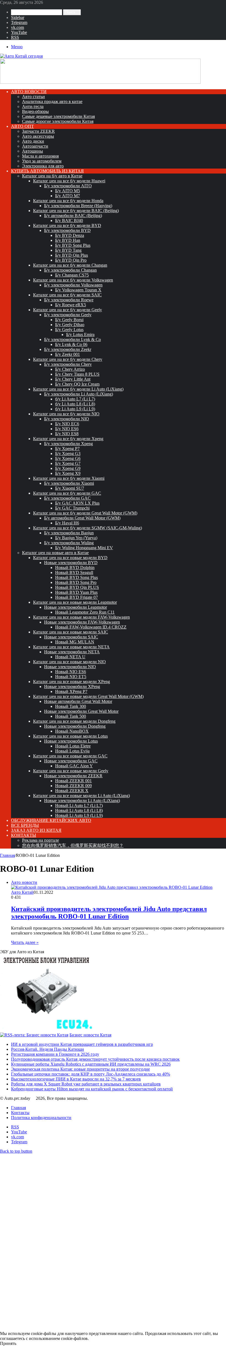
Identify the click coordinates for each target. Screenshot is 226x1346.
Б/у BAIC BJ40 (69, 220)
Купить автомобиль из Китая (47, 171)
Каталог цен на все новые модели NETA (71, 646)
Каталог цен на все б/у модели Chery (67, 359)
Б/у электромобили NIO (66, 418)
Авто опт (22, 126)
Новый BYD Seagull (74, 572)
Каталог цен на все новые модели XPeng (71, 681)
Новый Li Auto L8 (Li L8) (79, 810)
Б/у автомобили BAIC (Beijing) (73, 215)
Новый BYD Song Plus (76, 577)
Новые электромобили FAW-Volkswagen (82, 622)
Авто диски (33, 141)
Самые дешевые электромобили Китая (58, 116)
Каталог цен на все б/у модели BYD (67, 225)
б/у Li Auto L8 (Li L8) (75, 404)
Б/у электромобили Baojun (69, 532)
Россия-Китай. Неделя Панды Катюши (47, 1049)
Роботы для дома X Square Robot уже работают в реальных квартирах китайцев (86, 1084)
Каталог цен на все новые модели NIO (69, 661)
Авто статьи (33, 96)
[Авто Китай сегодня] (21, 56)
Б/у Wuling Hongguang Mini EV (84, 547)
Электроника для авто (43, 166)
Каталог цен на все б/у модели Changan (70, 265)
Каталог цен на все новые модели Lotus (70, 736)
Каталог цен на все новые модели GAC (70, 756)
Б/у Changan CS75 (72, 275)
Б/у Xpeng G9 (67, 468)
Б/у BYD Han (67, 240)
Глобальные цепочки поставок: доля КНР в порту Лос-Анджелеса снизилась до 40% (90, 1074)
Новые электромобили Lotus (71, 741)
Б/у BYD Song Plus (72, 245)
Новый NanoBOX (72, 731)
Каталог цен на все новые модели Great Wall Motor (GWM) (88, 696)
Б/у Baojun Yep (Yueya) (76, 537)
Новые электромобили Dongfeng (75, 726)
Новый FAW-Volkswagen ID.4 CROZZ (91, 627)
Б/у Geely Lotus (69, 329)
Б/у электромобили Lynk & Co (72, 339)
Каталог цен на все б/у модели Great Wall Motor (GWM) (85, 513)
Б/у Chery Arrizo (70, 369)
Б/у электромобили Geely (68, 314)
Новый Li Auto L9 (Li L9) (79, 815)
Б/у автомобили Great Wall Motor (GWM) (82, 518)
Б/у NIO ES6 (67, 428)
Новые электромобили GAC (71, 761)
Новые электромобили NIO (70, 666)
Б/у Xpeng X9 (67, 473)
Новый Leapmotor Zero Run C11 (85, 612)
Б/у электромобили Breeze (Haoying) (78, 205)
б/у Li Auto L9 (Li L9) (75, 409)
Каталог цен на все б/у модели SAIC (67, 295)
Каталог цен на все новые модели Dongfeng (74, 721)
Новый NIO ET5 (70, 676)
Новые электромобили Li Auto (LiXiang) (82, 800)
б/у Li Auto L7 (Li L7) (75, 399)
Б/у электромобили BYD (67, 230)
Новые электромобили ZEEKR (73, 775)
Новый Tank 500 (70, 716)
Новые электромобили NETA (72, 651)
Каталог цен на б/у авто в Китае (52, 176)
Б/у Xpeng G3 (67, 453)
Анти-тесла (33, 106)
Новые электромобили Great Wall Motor (81, 711)
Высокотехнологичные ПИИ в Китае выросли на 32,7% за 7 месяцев (76, 1079)
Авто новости (29, 91)
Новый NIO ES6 (70, 671)
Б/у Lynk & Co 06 (71, 344)
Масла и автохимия (40, 156)
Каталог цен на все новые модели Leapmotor (75, 602)
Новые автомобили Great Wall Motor (78, 701)
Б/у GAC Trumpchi (72, 508)
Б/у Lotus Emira (80, 334)
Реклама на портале (40, 840)
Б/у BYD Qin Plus (71, 255)
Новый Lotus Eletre (73, 746)
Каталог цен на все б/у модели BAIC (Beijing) (76, 210)
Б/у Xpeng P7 (67, 448)
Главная (7, 855)
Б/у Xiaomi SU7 (69, 488)
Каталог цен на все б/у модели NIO (66, 413)
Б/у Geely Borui (69, 319)
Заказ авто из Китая (36, 830)
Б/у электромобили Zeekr (67, 349)
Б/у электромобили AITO (68, 185)
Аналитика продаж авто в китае (52, 101)
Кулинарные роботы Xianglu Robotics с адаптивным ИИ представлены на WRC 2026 (91, 1064)
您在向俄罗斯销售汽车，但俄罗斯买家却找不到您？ (72, 845)
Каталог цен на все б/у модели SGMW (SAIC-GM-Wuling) (87, 528)
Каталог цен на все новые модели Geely (70, 770)
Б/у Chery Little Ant (72, 379)
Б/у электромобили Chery (68, 364)
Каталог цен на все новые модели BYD (70, 557)
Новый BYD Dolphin (75, 567)
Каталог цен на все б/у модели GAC (67, 493)
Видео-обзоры (35, 111)
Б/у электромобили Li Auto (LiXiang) (78, 394)
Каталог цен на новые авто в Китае (55, 552)
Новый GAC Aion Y (74, 765)
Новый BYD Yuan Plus (76, 592)
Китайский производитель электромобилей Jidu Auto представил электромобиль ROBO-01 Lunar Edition (109, 912)
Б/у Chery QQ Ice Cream (77, 384)
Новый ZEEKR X (71, 790)
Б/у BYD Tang (68, 250)
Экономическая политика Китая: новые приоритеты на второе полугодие (80, 1069)
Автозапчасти (35, 146)
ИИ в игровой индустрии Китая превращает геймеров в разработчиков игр (82, 1044)
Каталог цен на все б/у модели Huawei (69, 180)
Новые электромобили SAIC (71, 637)
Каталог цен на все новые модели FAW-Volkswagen (81, 617)
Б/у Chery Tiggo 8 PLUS (77, 374)
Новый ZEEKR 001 (73, 780)
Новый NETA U (70, 656)
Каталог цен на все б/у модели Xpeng (68, 438)
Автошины (32, 151)
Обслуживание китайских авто (51, 820)
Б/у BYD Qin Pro (71, 260)
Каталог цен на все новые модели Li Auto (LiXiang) (81, 795)
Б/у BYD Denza (69, 235)
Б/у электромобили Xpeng (68, 443)
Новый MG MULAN (74, 642)
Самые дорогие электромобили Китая (57, 121)
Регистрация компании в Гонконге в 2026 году (55, 1054)
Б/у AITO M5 (67, 190)
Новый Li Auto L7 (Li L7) (79, 805)
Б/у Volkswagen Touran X (78, 290)
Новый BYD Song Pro (75, 582)
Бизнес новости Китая (90, 1035)
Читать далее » (25, 942)
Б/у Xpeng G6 (67, 458)
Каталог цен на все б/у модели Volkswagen (73, 280)
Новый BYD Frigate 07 (76, 597)
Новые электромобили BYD (71, 562)
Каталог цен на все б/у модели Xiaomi (68, 478)
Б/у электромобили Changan (70, 270)
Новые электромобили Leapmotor (75, 607)
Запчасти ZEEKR (38, 131)
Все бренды (25, 825)
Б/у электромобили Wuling (69, 542)
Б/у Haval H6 (67, 523)
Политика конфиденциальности (41, 1117)
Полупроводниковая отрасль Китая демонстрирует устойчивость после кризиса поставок (95, 1059)
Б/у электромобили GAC (67, 498)
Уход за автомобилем (41, 161)
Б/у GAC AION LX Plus (77, 503)
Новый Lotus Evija (72, 751)
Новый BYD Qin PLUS (77, 587)
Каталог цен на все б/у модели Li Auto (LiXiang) (78, 389)
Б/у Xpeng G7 (67, 463)
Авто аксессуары (38, 136)
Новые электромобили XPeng (72, 686)
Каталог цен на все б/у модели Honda (68, 200)
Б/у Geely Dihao (69, 324)
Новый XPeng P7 (71, 691)
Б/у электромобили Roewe (68, 299)
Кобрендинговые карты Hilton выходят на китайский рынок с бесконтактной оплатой (92, 1089)
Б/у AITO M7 (67, 195)
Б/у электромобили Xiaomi (69, 483)
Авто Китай (22, 892)
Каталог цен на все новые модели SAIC (70, 632)
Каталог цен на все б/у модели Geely (67, 309)
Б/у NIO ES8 (67, 433)
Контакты (23, 835)
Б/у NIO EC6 (67, 423)
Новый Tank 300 (70, 706)
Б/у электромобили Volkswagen (73, 285)
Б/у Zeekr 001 (67, 354)
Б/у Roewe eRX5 (70, 304)
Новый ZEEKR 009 (73, 785)
